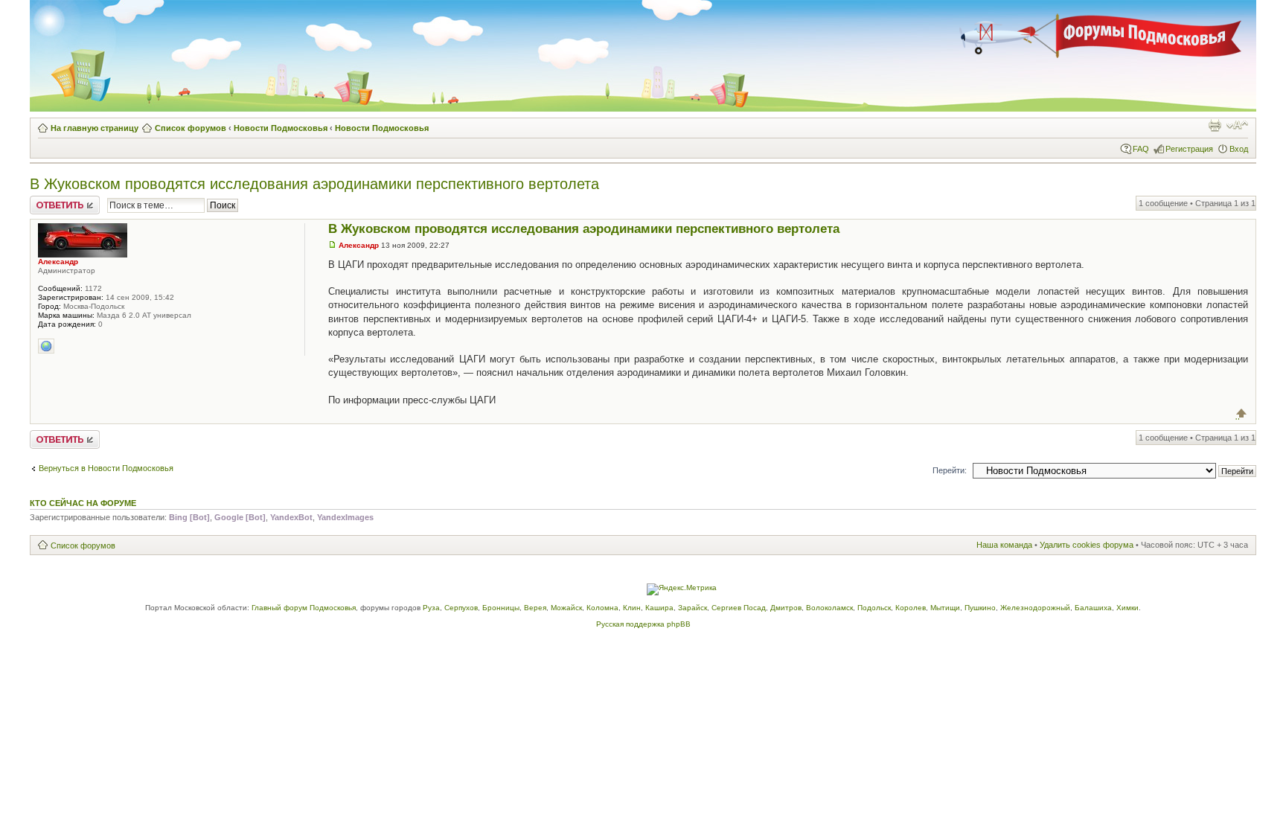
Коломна (602, 608)
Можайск (566, 608)
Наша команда (1004, 544)
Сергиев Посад (738, 608)
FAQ (1141, 148)
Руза (431, 608)
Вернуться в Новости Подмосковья (106, 468)
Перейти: (949, 470)
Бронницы (500, 608)
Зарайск (692, 608)
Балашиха (1093, 608)
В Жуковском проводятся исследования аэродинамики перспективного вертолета (314, 184)
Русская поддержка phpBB (643, 624)
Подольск (874, 608)
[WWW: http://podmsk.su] (46, 346)
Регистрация (1189, 148)
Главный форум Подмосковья (304, 608)
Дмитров (786, 608)
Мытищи (945, 608)
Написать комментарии (55, 205)
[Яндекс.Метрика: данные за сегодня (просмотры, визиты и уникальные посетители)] (682, 589)
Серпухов (461, 608)
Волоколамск (829, 608)
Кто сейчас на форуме (83, 503)
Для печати (1214, 125)
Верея (535, 608)
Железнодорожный (1035, 608)
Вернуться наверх (1241, 413)
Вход (1238, 148)
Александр (359, 245)
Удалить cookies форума (1086, 544)
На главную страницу (94, 128)
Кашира (659, 608)
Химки (1127, 608)
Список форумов (190, 128)
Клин (632, 608)
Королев (910, 608)
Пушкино (980, 608)
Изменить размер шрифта (1237, 125)
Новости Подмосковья (280, 128)
